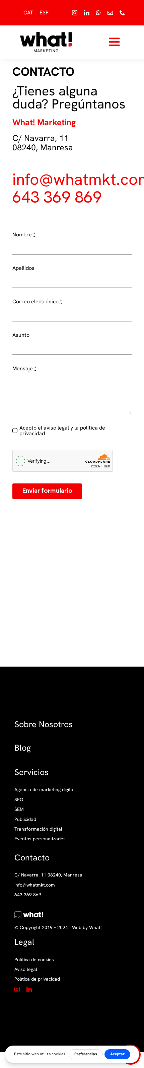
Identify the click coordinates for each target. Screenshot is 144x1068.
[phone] (122, 12)
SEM (19, 809)
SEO (18, 799)
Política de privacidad (37, 979)
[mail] (110, 12)
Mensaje (24, 369)
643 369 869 (57, 197)
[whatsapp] (98, 12)
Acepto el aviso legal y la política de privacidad (62, 431)
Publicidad (25, 819)
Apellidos (23, 268)
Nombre (23, 235)
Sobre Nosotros (43, 724)
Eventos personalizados (40, 839)
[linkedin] (86, 12)
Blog (22, 747)
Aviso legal (25, 969)
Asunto (20, 335)
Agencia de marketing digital (44, 789)
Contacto (32, 857)
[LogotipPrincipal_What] (46, 34)
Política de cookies (34, 960)
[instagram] (74, 12)
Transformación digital (38, 829)
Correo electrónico (37, 302)
